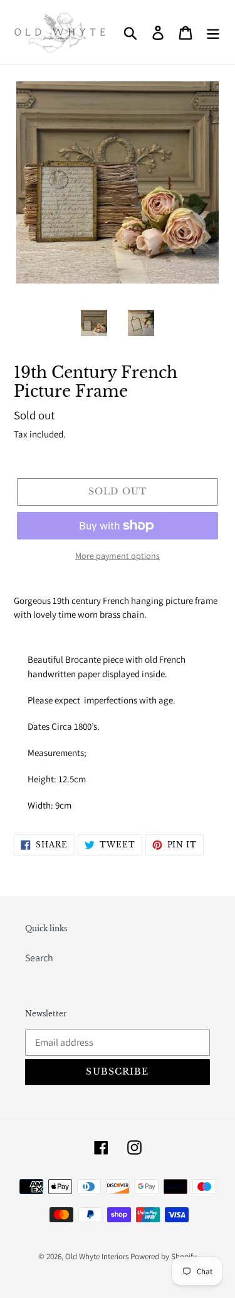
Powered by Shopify (163, 1256)
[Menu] (213, 32)
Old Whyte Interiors (96, 1256)
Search (39, 957)
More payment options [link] (117, 555)
